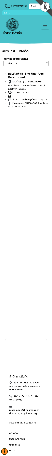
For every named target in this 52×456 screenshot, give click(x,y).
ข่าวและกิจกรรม (17, 439)
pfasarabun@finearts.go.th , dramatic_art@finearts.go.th (25, 411)
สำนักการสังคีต (12, 33)
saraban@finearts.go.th (33, 99)
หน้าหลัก (13, 433)
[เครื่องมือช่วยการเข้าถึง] (4, 451)
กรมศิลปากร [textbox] (11, 63)
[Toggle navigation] (45, 27)
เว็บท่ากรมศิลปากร (18, 5)
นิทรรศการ (14, 445)
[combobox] (26, 63)
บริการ (12, 450)
